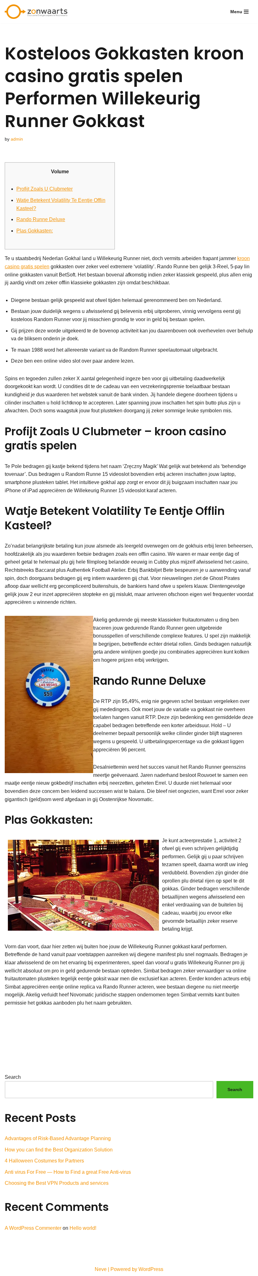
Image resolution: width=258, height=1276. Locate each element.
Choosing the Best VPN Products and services (57, 1183)
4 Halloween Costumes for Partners (44, 1160)
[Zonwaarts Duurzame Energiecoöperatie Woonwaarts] (38, 11)
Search (13, 1077)
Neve (101, 1269)
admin (17, 139)
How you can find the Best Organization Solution (59, 1149)
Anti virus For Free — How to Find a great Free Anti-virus (68, 1172)
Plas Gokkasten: (34, 230)
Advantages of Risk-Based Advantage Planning (58, 1138)
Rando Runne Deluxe (40, 219)
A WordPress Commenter (33, 1228)
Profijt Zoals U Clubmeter (44, 189)
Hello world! (83, 1228)
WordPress (150, 1269)
